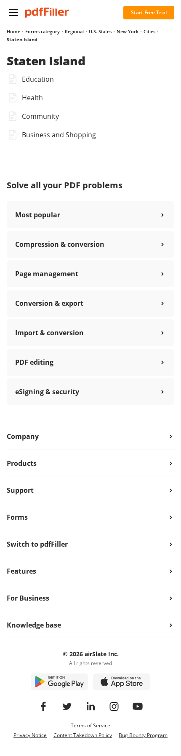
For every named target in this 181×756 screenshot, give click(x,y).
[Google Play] (59, 681)
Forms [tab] (17, 517)
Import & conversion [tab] (49, 332)
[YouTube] (137, 706)
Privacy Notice (30, 735)
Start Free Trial (149, 12)
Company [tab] (23, 436)
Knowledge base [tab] (34, 625)
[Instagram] (114, 706)
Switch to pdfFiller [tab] (37, 544)
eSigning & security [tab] (47, 391)
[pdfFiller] (47, 13)
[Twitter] (67, 706)
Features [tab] (21, 571)
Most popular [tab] (37, 214)
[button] (13, 12)
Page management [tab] (46, 273)
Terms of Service (90, 725)
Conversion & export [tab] (49, 303)
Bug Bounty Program (143, 735)
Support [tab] (20, 490)
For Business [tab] (28, 598)
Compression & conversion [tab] (59, 244)
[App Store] (121, 681)
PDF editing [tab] (34, 362)
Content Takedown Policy (82, 735)
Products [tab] (22, 463)
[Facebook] (43, 706)
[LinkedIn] (90, 706)
